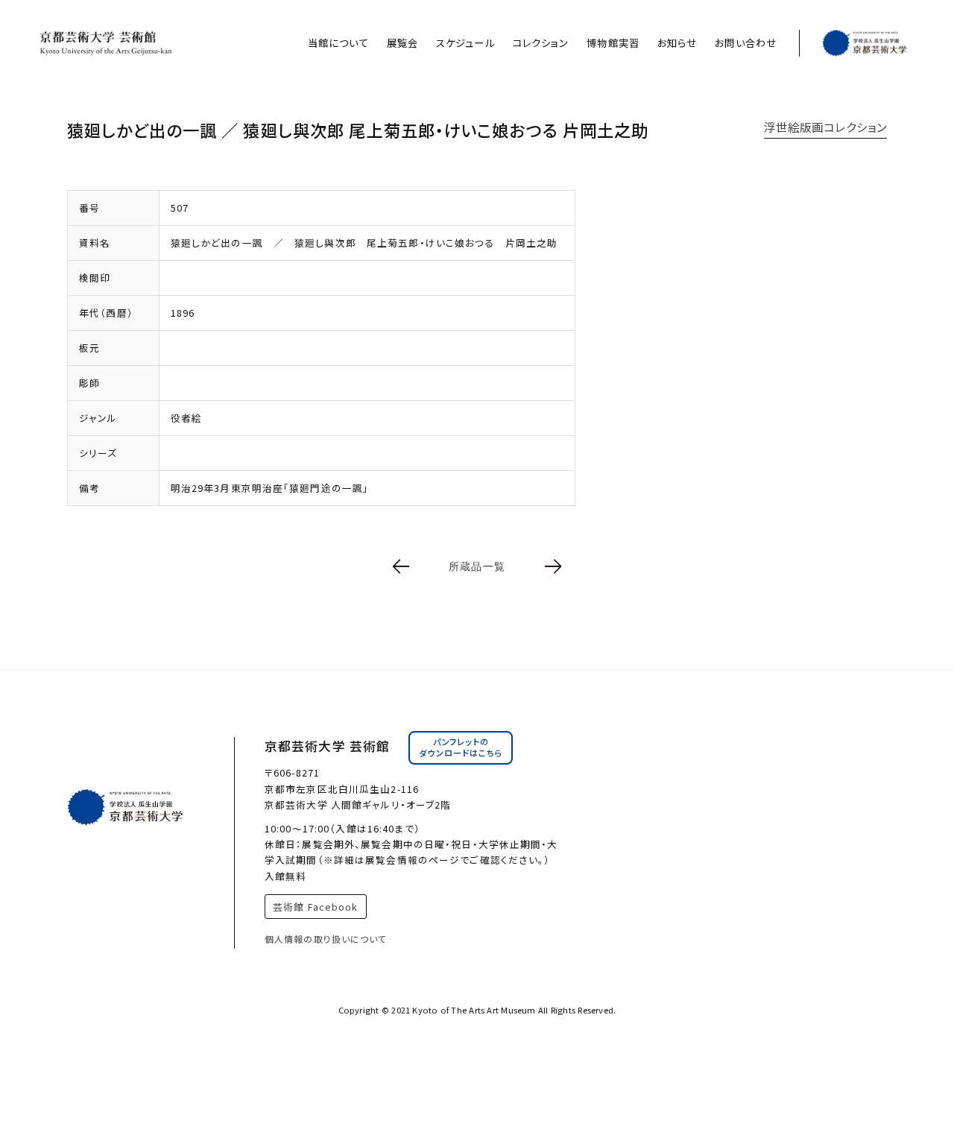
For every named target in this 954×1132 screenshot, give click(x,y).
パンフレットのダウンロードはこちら (460, 747)
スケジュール (465, 43)
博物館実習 (613, 43)
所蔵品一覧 (477, 566)
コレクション (541, 43)
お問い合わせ (746, 43)
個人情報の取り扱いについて (326, 938)
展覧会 (402, 43)
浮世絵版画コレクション (825, 126)
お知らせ (677, 43)
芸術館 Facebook (315, 906)
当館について (338, 43)
